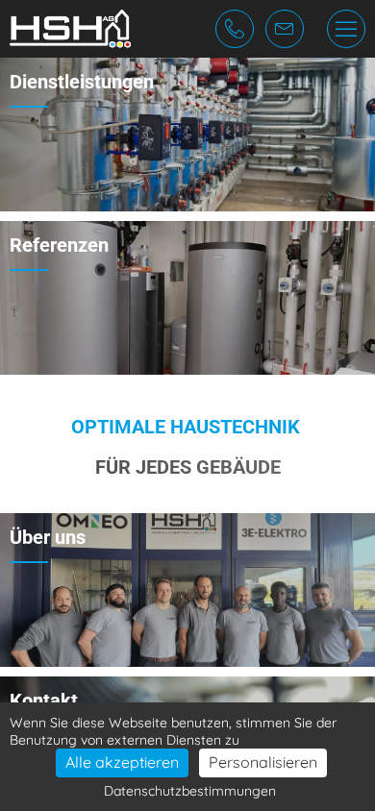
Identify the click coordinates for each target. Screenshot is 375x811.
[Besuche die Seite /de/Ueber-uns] (187, 590)
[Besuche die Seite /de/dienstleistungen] (187, 134)
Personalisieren (263, 762)
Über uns (48, 537)
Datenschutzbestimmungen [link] (190, 790)
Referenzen (59, 245)
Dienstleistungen (82, 81)
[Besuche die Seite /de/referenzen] (187, 298)
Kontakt (44, 700)
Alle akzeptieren (122, 762)
